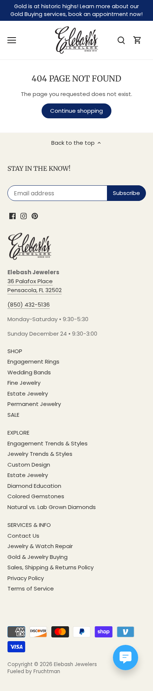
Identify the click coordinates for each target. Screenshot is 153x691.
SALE (13, 415)
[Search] (121, 40)
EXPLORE (18, 432)
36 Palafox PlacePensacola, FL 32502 (34, 285)
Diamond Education (34, 486)
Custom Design (28, 464)
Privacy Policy (25, 578)
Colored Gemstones (35, 496)
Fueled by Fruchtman (33, 671)
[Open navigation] (11, 40)
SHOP (14, 351)
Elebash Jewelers (75, 664)
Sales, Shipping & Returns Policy (50, 567)
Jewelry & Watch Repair (40, 546)
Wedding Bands (29, 372)
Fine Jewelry (23, 383)
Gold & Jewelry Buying (37, 557)
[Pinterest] (35, 216)
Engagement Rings (33, 361)
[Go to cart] (137, 40)
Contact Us (23, 536)
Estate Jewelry (27, 393)
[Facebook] (12, 216)
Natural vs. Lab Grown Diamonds (51, 507)
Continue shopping (76, 111)
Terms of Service (30, 588)
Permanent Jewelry (34, 404)
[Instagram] (23, 216)
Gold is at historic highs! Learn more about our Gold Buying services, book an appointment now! (76, 10)
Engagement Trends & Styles (47, 443)
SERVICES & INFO (29, 525)
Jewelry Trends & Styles (39, 454)
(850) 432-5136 (28, 304)
